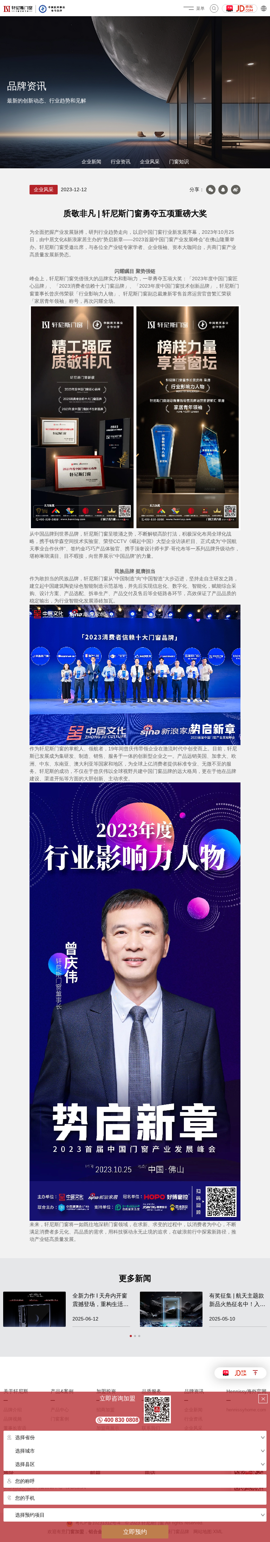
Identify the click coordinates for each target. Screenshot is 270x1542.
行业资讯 (120, 161)
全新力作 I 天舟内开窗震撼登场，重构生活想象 (100, 1301)
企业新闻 (91, 161)
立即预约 (135, 1531)
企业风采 (150, 161)
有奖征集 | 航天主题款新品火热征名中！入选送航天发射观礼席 (237, 1301)
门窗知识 (179, 161)
